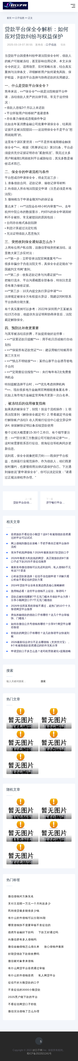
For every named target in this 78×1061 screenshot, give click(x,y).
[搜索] (65, 6)
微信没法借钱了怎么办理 (23, 1011)
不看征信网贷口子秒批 (22, 1004)
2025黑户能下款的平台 (23, 996)
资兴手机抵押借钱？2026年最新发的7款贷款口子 (40, 552)
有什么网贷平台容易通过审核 (26, 968)
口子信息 (19, 18)
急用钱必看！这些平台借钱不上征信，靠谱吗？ (39, 591)
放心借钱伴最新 (54, 946)
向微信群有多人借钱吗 (22, 939)
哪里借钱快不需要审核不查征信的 (29, 925)
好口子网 (37, 1050)
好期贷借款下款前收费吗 (23, 953)
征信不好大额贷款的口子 (23, 982)
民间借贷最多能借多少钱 (23, 910)
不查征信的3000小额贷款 (24, 989)
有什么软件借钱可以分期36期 (27, 917)
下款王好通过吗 (48, 932)
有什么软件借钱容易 (21, 975)
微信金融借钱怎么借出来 (23, 946)
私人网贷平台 (46, 975)
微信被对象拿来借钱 (21, 961)
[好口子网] (15, 6)
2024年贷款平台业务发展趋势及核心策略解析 (38, 585)
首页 (9, 18)
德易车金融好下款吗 (21, 932)
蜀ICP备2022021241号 (39, 1053)
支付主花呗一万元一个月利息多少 (29, 903)
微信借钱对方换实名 (21, 896)
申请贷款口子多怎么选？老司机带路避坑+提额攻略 (41, 651)
